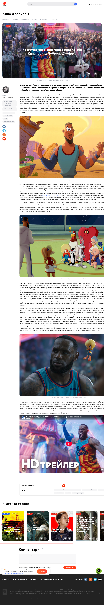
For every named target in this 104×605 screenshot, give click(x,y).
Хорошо (42, 571)
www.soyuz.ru (41, 590)
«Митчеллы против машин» (51, 195)
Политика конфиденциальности (51, 579)
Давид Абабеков (7, 97)
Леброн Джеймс (9, 113)
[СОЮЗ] (4, 592)
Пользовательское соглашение (24, 579)
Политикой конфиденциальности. (13, 573)
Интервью (43, 19)
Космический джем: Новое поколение (8, 103)
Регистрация (97, 4)
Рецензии (5, 19)
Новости (54, 19)
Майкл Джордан (9, 121)
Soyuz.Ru (4, 3)
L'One (5, 118)
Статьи (34, 19)
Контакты (5, 579)
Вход (88, 4)
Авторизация (70, 567)
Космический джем (8, 109)
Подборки (25, 19)
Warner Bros (8, 116)
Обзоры (15, 19)
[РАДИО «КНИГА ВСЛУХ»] (99, 571)
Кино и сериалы (15, 14)
